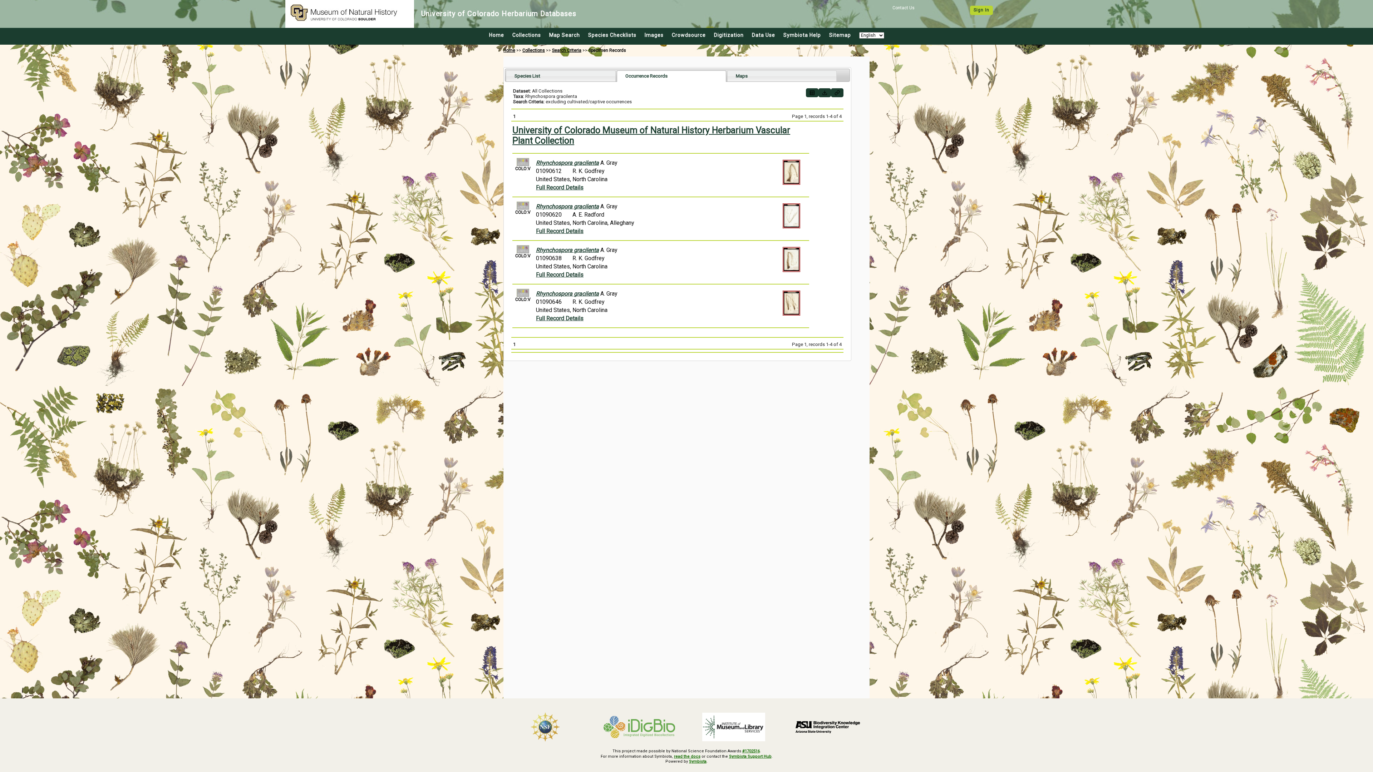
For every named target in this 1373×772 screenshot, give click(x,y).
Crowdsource (689, 35)
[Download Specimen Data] (824, 92)
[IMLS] (734, 727)
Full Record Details (560, 187)
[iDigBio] (639, 727)
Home (496, 35)
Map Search (564, 35)
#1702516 (751, 751)
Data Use (763, 35)
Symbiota (698, 761)
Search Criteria (566, 50)
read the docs (687, 756)
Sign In (981, 10)
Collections (526, 35)
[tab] (561, 75)
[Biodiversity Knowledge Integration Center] (828, 727)
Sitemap (840, 35)
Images (654, 35)
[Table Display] (812, 92)
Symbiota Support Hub (750, 756)
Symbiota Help (802, 35)
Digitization (729, 35)
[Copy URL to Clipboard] (837, 92)
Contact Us (903, 7)
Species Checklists (612, 35)
